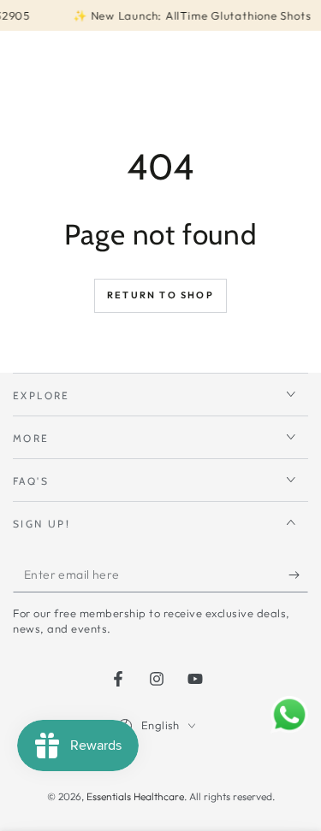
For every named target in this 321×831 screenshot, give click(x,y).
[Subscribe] (298, 575)
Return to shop (160, 295)
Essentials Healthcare (135, 796)
